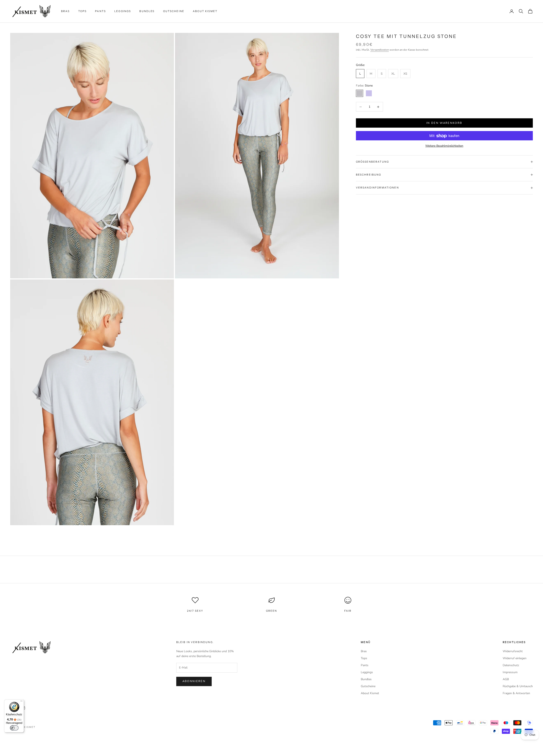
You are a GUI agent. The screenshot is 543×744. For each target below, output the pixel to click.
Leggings (122, 11)
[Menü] (21, 702)
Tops (82, 11)
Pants (100, 11)
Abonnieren (194, 681)
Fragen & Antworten (516, 693)
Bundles (146, 11)
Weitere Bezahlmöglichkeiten (444, 146)
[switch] (14, 727)
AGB (506, 679)
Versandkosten (379, 50)
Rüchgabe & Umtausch (518, 686)
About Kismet (205, 11)
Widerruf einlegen (514, 658)
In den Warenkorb (444, 123)
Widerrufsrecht (513, 651)
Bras (65, 11)
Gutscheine (174, 11)
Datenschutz (511, 665)
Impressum (510, 672)
